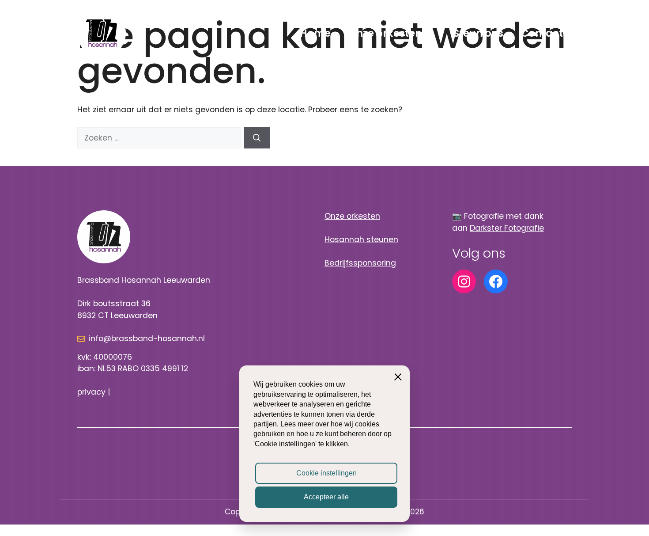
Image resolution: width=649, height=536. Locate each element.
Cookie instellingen (326, 473)
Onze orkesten (385, 33)
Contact (542, 33)
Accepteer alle (326, 497)
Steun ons (478, 33)
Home (315, 33)
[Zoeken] (257, 137)
